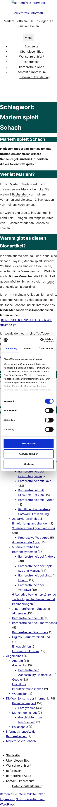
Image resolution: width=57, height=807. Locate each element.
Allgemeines (14, 656)
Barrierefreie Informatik (28, 13)
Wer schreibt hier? (31, 56)
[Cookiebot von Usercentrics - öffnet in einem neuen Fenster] (41, 340)
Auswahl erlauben (28, 454)
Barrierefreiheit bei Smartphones (34, 623)
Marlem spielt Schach (22, 139)
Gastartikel (19, 665)
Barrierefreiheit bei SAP (28, 618)
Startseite (31, 46)
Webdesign (20, 694)
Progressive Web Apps (33, 537)
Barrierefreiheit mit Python (36, 500)
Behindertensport (24, 703)
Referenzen (31, 62)
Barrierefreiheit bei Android (36, 556)
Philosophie (20, 727)
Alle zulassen (28, 443)
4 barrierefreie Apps (26, 542)
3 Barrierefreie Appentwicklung (33, 528)
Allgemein (19, 613)
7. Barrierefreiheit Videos (29, 608)
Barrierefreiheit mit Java (34, 481)
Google (17, 679)
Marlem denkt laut (24, 712)
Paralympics (26, 708)
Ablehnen (28, 464)
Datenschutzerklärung (34, 77)
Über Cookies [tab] (46, 348)
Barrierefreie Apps (31, 67)
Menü (28, 37)
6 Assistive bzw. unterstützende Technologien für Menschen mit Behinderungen (34, 599)
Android (17, 660)
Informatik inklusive (25, 651)
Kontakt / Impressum (31, 72)
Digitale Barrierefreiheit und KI (33, 637)
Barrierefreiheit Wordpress (30, 632)
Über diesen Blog (31, 51)
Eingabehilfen (21, 646)
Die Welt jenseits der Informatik (27, 698)
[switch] (49, 410)
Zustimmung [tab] (10, 348)
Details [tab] (28, 348)
